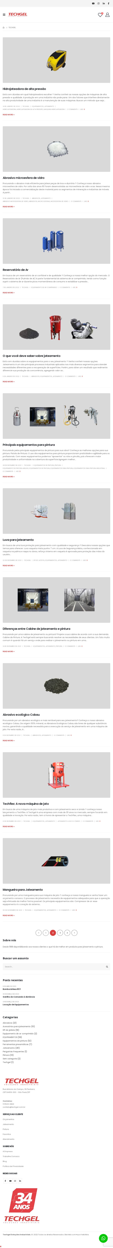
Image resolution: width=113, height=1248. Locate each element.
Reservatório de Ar (15, 270)
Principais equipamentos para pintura (29, 445)
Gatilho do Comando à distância (19, 996)
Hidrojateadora (9, 109)
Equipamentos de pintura (43, 465)
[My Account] (107, 15)
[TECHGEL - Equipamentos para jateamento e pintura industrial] (17, 14)
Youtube (11, 1181)
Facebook (5, 1181)
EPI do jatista (38, 560)
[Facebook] (108, 3)
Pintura (58, 465)
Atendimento (8, 1139)
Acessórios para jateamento (17, 1026)
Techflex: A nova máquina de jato (26, 804)
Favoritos (7, 1134)
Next (74, 933)
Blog (5, 1161)
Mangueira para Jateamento (23, 890)
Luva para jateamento (18, 540)
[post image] (56, 60)
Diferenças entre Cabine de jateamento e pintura (36, 629)
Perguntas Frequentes (13, 1051)
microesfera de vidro (59, 201)
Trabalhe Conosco (11, 1156)
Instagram (15, 1181)
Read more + (8, 114)
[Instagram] (98, 3)
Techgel (25, 106)
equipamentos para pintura (61, 468)
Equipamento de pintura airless (16, 468)
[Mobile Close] (0, 1246)
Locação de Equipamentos (16, 1004)
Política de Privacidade (13, 1166)
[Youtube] (93, 3)
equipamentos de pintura (39, 468)
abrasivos (33, 201)
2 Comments (72, 109)
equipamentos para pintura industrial (89, 468)
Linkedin (20, 1181)
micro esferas (44, 201)
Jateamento (49, 106)
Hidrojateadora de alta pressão (24, 89)
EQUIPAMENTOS (38, 106)
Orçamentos (8, 1119)
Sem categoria (10, 1058)
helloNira (85, 1234)
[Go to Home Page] (4, 27)
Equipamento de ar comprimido (44, 287)
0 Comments (76, 201)
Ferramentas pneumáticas (16, 1044)
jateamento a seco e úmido (68, 821)
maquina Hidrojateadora (54, 109)
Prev (39, 933)
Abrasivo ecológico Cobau (21, 715)
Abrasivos (36, 198)
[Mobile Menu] (5, 14)
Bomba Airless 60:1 (12, 989)
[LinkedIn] (103, 3)
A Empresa (8, 1151)
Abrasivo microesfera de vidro (24, 178)
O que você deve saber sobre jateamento (31, 356)
